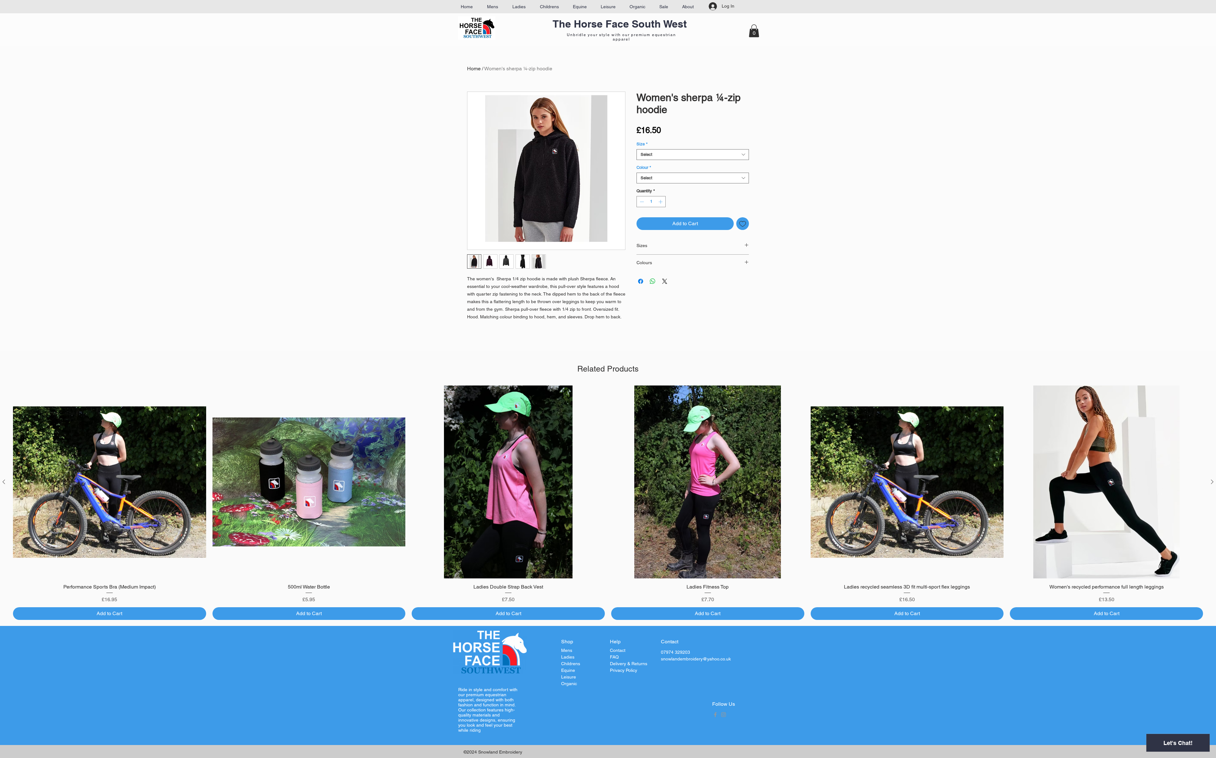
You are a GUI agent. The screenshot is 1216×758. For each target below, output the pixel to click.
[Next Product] (1212, 482)
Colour (643, 167)
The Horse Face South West (620, 24)
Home (474, 69)
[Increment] (661, 201)
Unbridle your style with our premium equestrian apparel (621, 37)
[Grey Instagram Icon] (723, 714)
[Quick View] (109, 482)
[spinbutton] (651, 201)
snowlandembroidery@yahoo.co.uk (696, 658)
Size (642, 144)
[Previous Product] (4, 482)
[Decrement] (641, 201)
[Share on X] (664, 281)
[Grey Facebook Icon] (715, 714)
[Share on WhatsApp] (652, 281)
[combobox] (692, 154)
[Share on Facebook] (640, 281)
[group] (608, 502)
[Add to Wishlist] (742, 223)
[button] (754, 30)
